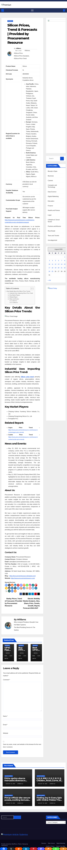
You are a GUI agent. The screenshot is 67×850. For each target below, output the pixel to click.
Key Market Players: (15, 295)
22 (64, 268)
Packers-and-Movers (54, 226)
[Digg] (36, 588)
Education (51, 201)
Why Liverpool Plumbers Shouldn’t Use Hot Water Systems (26, 623)
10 (49, 264)
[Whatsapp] (27, 585)
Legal (49, 215)
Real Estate (51, 231)
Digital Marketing (53, 196)
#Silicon (27, 50)
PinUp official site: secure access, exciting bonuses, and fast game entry (17, 799)
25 (52, 271)
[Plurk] (21, 588)
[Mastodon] (21, 585)
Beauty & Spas (52, 171)
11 (52, 264)
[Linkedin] (15, 585)
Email (5, 724)
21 (61, 268)
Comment (6, 679)
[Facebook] (6, 585)
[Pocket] (30, 588)
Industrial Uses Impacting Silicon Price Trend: (21, 293)
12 (55, 264)
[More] (15, 591)
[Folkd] (12, 588)
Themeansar (4, 845)
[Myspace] (9, 588)
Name (5, 716)
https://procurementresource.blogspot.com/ (22, 576)
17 (49, 268)
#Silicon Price (18, 53)
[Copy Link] (6, 588)
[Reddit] (12, 585)
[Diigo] (24, 588)
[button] (61, 10)
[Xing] (33, 585)
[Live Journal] (6, 591)
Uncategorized (52, 240)
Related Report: (14, 297)
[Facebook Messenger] (18, 588)
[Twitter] (33, 588)
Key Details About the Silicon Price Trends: (18, 291)
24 (49, 271)
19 (55, 268)
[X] (9, 585)
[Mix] (24, 585)
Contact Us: (15, 302)
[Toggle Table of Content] (31, 288)
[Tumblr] (15, 588)
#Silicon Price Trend (20, 58)
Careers (50, 180)
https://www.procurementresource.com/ (23, 578)
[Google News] (12, 591)
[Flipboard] (36, 585)
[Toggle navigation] (32, 10)
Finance (50, 205)
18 (52, 268)
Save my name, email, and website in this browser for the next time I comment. (22, 746)
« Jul (49, 280)
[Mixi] (27, 588)
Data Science (52, 192)
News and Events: (14, 299)
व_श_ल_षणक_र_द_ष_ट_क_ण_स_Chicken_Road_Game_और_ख (50, 780)
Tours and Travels (53, 235)
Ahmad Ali (20, 783)
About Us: (14, 300)
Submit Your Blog (60, 846)
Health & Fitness (50, 846)
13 (58, 264)
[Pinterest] (18, 585)
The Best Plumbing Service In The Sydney (24, 629)
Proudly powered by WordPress (9, 844)
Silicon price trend (27, 377)
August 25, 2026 (10, 783)
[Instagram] (30, 585)
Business (10, 21)
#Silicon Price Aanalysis (21, 56)
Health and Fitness (54, 210)
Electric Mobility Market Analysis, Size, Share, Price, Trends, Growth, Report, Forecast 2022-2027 (31, 603)
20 (58, 268)
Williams (18, 48)
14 (61, 264)
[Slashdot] (9, 591)
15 (64, 264)
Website (5, 733)
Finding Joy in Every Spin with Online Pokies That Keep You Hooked (49, 799)
